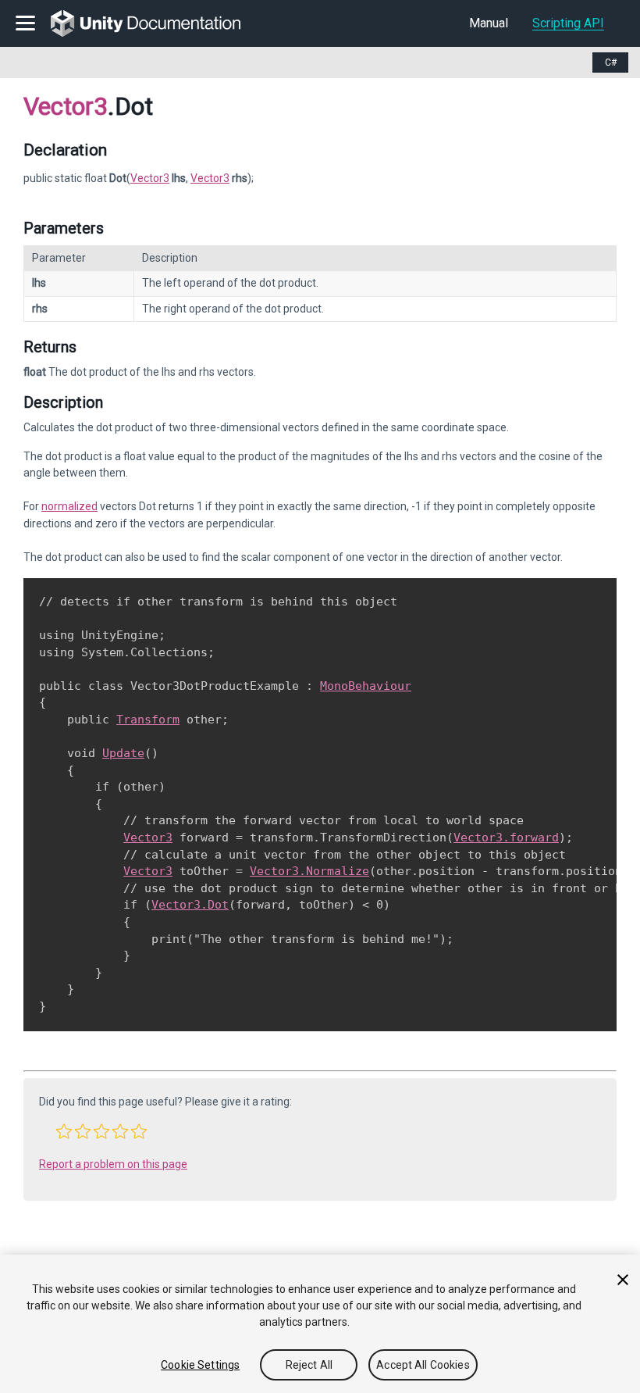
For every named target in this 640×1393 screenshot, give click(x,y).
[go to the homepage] (156, 23)
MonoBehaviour (365, 686)
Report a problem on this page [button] (113, 1164)
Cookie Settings (200, 1365)
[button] (64, 1131)
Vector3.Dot (190, 905)
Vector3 (65, 106)
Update (123, 753)
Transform (148, 720)
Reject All (309, 1365)
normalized (69, 506)
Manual (488, 23)
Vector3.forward (506, 837)
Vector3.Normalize (309, 871)
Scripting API (568, 23)
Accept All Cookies (423, 1365)
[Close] (622, 1280)
